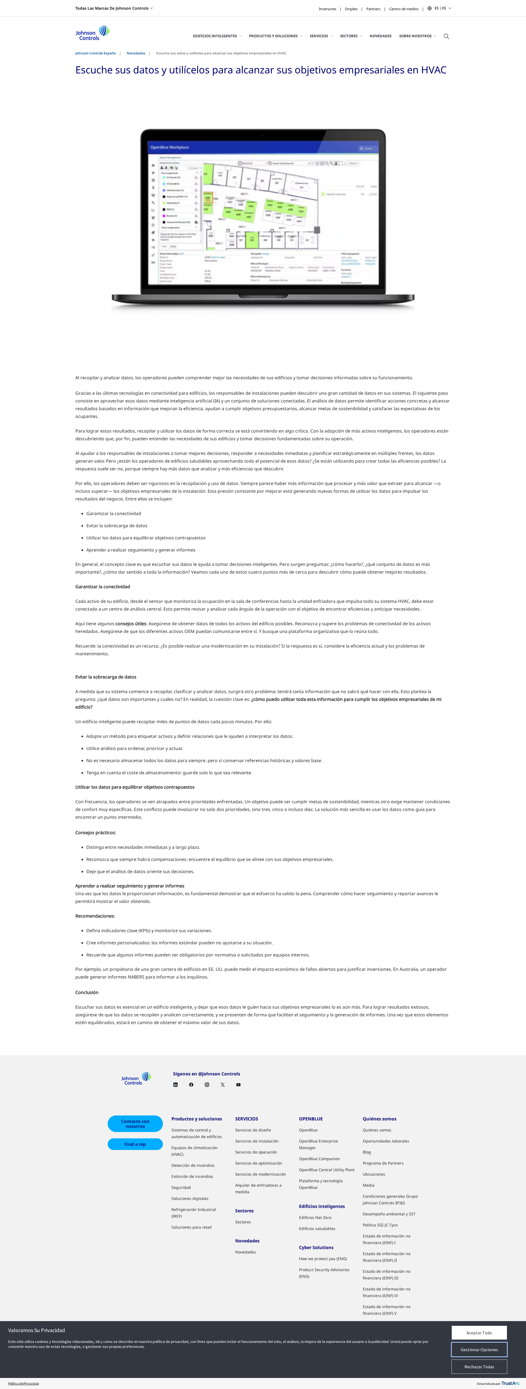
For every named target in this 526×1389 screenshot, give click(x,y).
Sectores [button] (349, 35)
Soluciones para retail (191, 1227)
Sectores (243, 1221)
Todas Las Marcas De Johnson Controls (112, 8)
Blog (367, 1152)
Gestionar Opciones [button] (479, 1349)
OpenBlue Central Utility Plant (327, 1169)
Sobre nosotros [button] (415, 35)
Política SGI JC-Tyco (380, 1225)
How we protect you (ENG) (323, 1258)
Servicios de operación (256, 1152)
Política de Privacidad (23, 1383)
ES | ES (440, 8)
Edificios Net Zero (315, 1217)
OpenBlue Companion (319, 1158)
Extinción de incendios (192, 1176)
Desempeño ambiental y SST (389, 1213)
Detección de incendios (193, 1165)
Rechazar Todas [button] (479, 1366)
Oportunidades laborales (386, 1141)
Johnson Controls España (95, 53)
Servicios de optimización (258, 1163)
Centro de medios (404, 8)
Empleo (351, 8)
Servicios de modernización (260, 1174)
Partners (373, 8)
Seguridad (181, 1187)
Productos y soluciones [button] (273, 35)
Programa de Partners (383, 1163)
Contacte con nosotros (135, 1123)
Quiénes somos (377, 1130)
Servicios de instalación (257, 1141)
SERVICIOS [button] (319, 35)
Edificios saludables (317, 1228)
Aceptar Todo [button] (479, 1332)
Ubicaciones (374, 1174)
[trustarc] (510, 1383)
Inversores (327, 8)
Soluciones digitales (189, 1198)
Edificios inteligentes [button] (215, 35)
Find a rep (135, 1144)
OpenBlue (308, 1130)
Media (368, 1185)
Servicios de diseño (253, 1130)
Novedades (381, 35)
